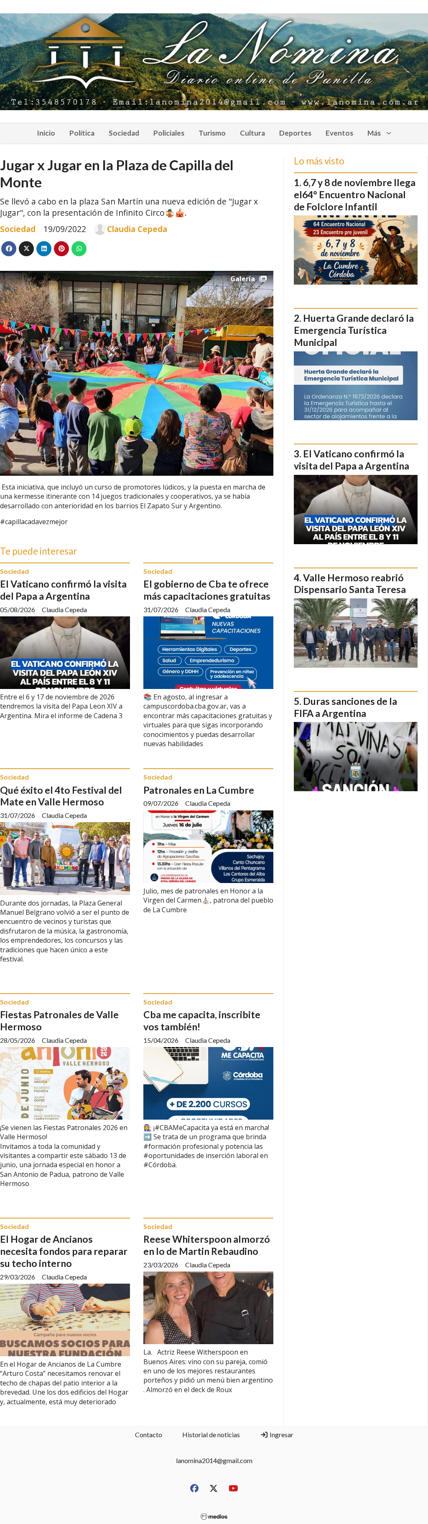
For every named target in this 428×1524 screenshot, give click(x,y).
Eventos (339, 133)
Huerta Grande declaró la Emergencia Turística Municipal (354, 330)
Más (374, 133)
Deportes (295, 133)
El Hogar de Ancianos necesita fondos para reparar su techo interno (63, 1251)
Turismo (212, 133)
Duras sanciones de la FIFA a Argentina (345, 707)
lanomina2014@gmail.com (214, 1460)
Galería (242, 278)
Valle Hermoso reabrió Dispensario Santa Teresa (350, 583)
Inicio (46, 133)
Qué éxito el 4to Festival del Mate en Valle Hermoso (61, 796)
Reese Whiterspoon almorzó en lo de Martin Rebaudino (206, 1245)
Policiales (168, 133)
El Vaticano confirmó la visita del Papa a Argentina (63, 590)
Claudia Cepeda (137, 229)
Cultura (252, 133)
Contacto (148, 1434)
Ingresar (280, 1434)
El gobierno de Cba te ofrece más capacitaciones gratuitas (206, 590)
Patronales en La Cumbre (198, 790)
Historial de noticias (211, 1434)
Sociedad (124, 133)
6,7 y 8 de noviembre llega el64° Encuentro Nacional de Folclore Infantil (354, 194)
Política (81, 133)
